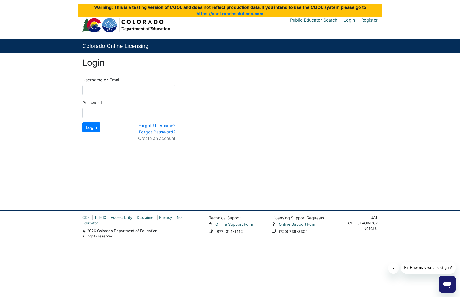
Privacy (165, 217)
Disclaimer (146, 217)
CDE (86, 217)
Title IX (100, 217)
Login (349, 20)
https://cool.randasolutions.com (230, 13)
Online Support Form (234, 224)
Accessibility (121, 217)
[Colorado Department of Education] (126, 25)
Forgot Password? (157, 132)
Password (92, 102)
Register (369, 20)
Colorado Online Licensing (115, 46)
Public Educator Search (313, 20)
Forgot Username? (156, 125)
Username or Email (101, 79)
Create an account (156, 138)
